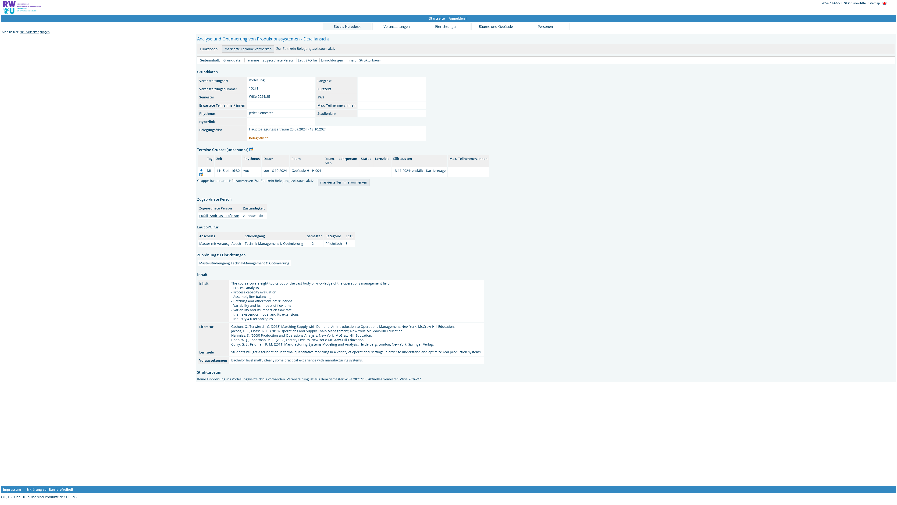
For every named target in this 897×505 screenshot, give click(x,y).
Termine (252, 60)
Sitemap (874, 3)
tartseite (437, 18)
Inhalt (351, 60)
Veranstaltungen (397, 26)
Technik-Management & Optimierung (274, 243)
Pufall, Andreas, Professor (219, 215)
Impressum (12, 489)
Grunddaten (232, 60)
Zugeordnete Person (278, 60)
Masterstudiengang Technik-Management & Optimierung (244, 263)
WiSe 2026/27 (831, 3)
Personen (545, 26)
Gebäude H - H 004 (306, 170)
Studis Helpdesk (347, 26)
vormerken (244, 181)
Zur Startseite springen (35, 32)
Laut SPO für (307, 60)
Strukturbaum (370, 60)
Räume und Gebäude (496, 26)
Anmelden (457, 18)
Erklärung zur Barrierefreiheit (49, 489)
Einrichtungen (446, 26)
